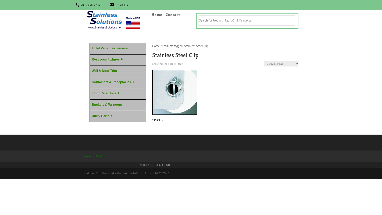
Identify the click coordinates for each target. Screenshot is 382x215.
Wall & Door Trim (104, 70)
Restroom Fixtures (106, 59)
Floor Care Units (104, 93)
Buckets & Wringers (107, 104)
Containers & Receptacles (111, 82)
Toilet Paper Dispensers (110, 48)
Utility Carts (100, 116)
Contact (173, 15)
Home (157, 15)
